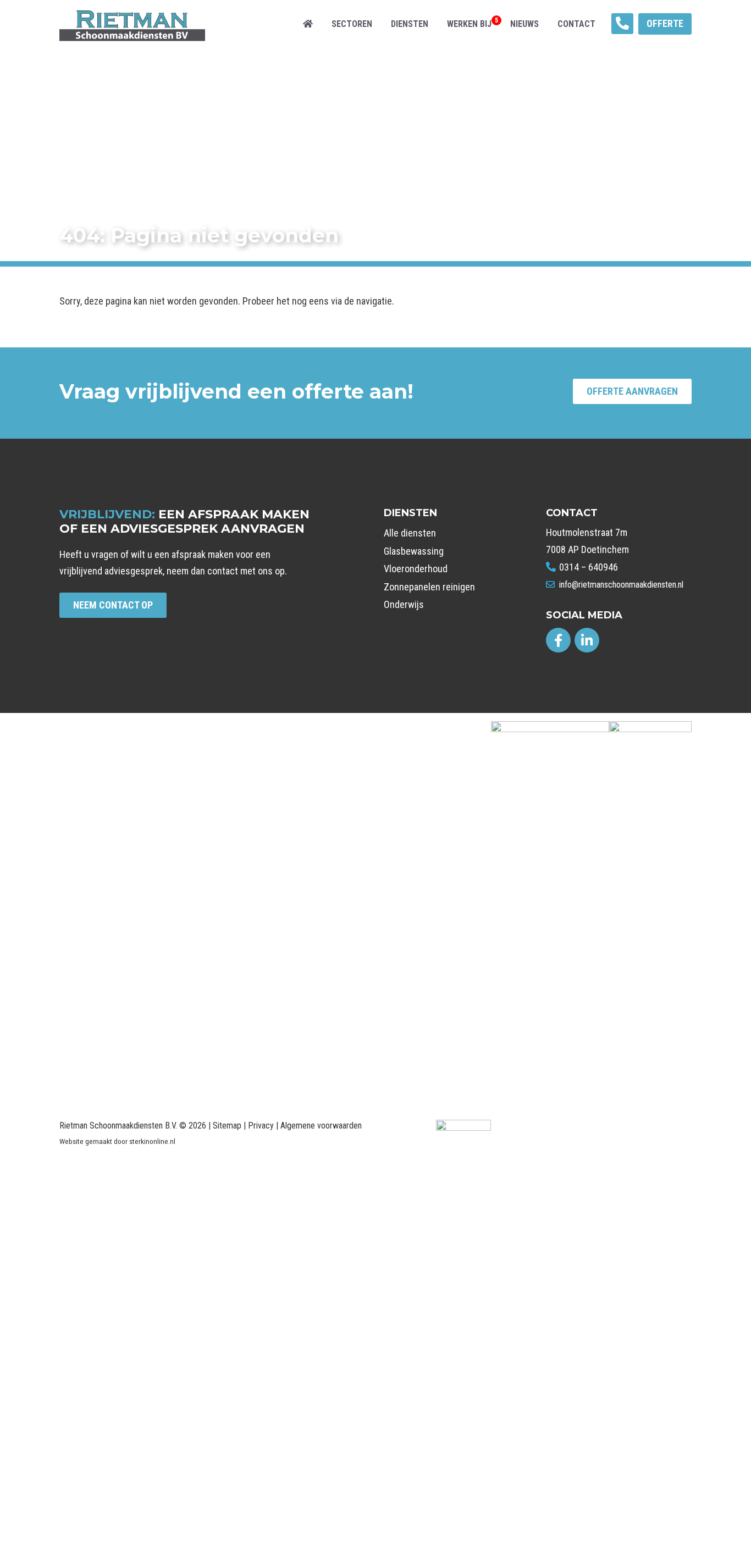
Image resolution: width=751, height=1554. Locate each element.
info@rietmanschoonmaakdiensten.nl (620, 584)
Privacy (261, 1125)
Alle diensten (410, 533)
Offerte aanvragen (632, 391)
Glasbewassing (414, 551)
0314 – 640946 (587, 567)
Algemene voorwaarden (321, 1125)
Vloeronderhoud (416, 568)
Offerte (665, 23)
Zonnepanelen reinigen (429, 587)
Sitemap (227, 1125)
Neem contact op (113, 605)
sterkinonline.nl (152, 1141)
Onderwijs (404, 604)
